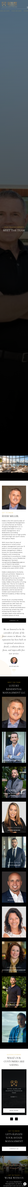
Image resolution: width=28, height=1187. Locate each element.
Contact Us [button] (14, 620)
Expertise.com (17, 562)
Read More (14, 1110)
